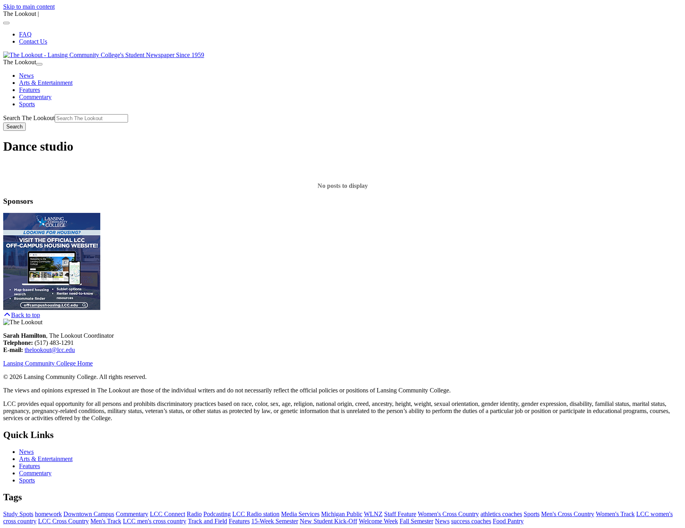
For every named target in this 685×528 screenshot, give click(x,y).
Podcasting (217, 514)
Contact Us (33, 41)
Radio (194, 514)
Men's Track (105, 521)
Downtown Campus (88, 514)
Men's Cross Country (567, 514)
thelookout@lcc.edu (50, 349)
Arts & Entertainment (46, 82)
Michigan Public (341, 514)
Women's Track (615, 514)
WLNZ (373, 514)
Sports (27, 104)
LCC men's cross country (154, 521)
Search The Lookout (29, 118)
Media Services (300, 514)
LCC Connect (167, 514)
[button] (21, 315)
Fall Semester (416, 521)
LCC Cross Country (63, 521)
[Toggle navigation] (6, 23)
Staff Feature (400, 514)
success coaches (471, 521)
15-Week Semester (274, 521)
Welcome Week (378, 521)
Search (14, 127)
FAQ (25, 34)
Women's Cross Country (448, 514)
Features (29, 89)
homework (48, 514)
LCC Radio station (255, 514)
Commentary (35, 97)
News (26, 75)
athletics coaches (501, 514)
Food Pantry (508, 521)
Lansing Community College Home (48, 363)
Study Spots (18, 514)
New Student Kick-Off (328, 521)
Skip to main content (29, 6)
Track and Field (207, 521)
